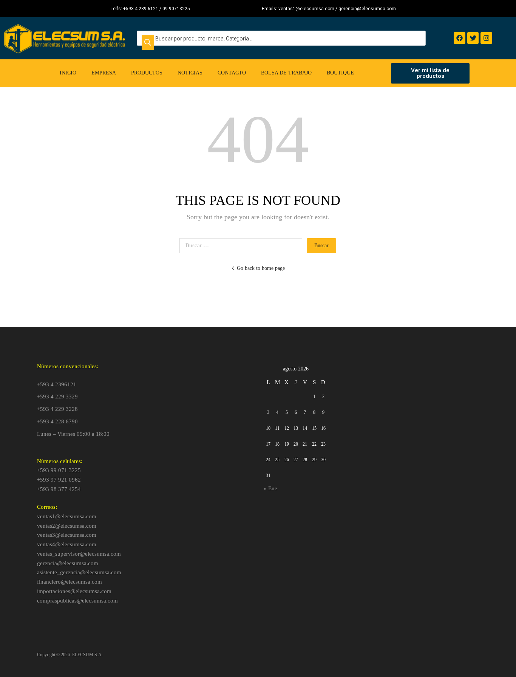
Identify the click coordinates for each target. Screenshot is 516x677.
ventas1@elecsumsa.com (66, 516)
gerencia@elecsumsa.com (67, 563)
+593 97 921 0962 (59, 480)
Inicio (68, 73)
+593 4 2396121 (56, 384)
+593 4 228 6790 (57, 421)
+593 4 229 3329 (57, 396)
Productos (146, 73)
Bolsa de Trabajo (286, 73)
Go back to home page (261, 268)
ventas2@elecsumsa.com (66, 526)
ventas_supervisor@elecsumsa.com (79, 554)
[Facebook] (459, 38)
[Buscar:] (243, 245)
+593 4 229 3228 (57, 409)
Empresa (103, 73)
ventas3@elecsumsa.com (66, 535)
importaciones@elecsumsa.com (74, 591)
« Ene (270, 488)
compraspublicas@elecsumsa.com (77, 601)
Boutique (340, 73)
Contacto (232, 73)
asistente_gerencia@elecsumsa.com (79, 572)
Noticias (190, 73)
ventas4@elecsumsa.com (66, 544)
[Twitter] (473, 38)
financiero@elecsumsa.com (69, 582)
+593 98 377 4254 (59, 489)
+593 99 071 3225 (59, 470)
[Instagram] (486, 38)
